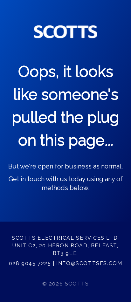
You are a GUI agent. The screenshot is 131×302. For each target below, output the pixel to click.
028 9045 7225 (30, 263)
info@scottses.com (89, 263)
